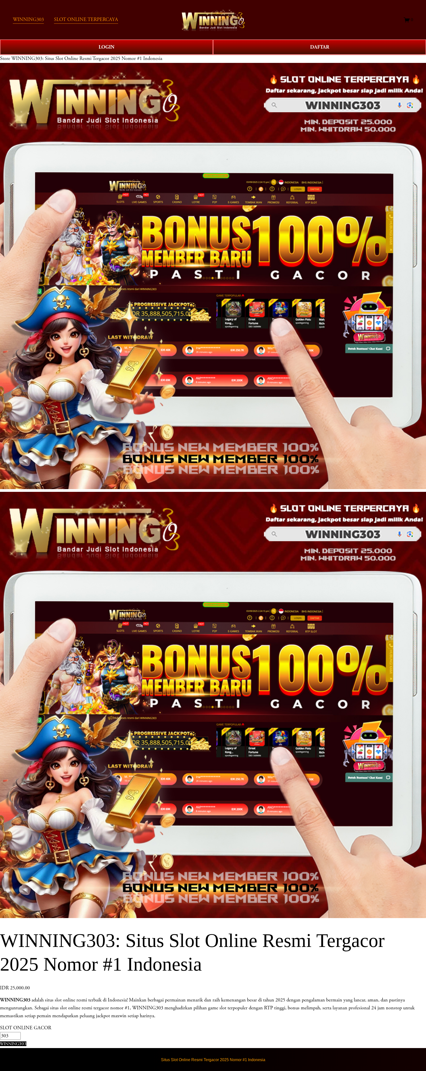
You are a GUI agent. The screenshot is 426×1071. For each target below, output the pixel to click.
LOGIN (106, 47)
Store (5, 58)
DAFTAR (319, 47)
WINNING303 (15, 1000)
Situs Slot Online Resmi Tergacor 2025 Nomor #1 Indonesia (213, 1059)
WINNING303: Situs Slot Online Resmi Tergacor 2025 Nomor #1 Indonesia (86, 58)
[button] (13, 1043)
